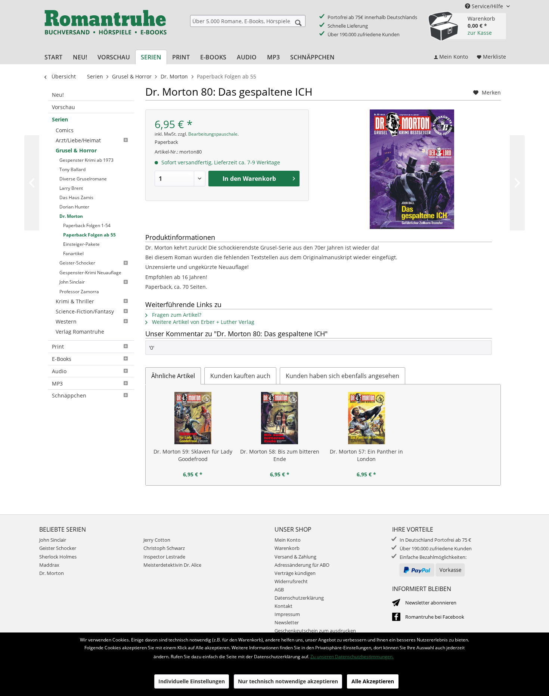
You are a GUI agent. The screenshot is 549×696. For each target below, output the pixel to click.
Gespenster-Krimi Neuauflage (90, 272)
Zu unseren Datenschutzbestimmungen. (352, 656)
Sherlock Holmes (58, 556)
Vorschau (63, 107)
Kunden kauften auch (240, 376)
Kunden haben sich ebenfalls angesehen (342, 376)
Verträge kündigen (295, 573)
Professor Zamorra (79, 291)
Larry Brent (71, 188)
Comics (65, 130)
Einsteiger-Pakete (81, 244)
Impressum (287, 614)
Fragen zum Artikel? (176, 314)
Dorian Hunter (74, 207)
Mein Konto (287, 539)
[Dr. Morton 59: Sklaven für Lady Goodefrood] (193, 418)
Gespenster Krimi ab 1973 (86, 160)
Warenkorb (287, 548)
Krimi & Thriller (75, 301)
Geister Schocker (57, 548)
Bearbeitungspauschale (213, 134)
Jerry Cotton (156, 539)
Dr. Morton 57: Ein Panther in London (366, 455)
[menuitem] (247, 21)
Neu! (58, 94)
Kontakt (283, 606)
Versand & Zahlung (295, 556)
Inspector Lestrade (164, 556)
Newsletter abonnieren (430, 602)
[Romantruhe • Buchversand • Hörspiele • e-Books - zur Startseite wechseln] (105, 27)
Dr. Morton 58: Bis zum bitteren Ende (279, 455)
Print (58, 346)
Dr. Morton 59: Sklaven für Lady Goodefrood (192, 455)
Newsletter (286, 622)
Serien (60, 119)
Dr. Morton (71, 216)
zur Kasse (480, 32)
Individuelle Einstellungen (191, 681)
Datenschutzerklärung (299, 597)
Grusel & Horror (76, 150)
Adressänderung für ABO (301, 565)
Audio (59, 371)
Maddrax (49, 565)
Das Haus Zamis (76, 197)
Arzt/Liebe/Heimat (78, 140)
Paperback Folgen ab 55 (89, 235)
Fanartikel (73, 253)
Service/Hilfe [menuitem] (487, 6)
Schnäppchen (69, 395)
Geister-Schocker (77, 263)
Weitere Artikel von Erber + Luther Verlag (202, 321)
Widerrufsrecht (291, 581)
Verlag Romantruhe (80, 331)
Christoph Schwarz (164, 548)
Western (66, 321)
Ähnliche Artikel (173, 376)
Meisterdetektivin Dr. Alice (172, 565)
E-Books (61, 358)
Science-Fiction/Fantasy (85, 311)
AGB (279, 589)
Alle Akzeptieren (372, 681)
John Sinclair (72, 282)
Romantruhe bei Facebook (434, 616)
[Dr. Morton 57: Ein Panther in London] (366, 418)
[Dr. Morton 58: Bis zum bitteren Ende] (280, 418)
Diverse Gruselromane (83, 179)
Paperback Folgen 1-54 (87, 225)
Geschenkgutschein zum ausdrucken (315, 630)
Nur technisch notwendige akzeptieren (288, 681)
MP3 (57, 383)
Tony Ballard (72, 169)
